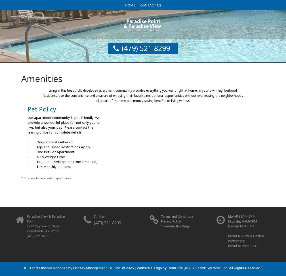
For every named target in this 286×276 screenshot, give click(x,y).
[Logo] (143, 24)
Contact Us (150, 5)
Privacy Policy (171, 221)
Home (130, 5)
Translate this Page (175, 226)
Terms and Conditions (177, 216)
